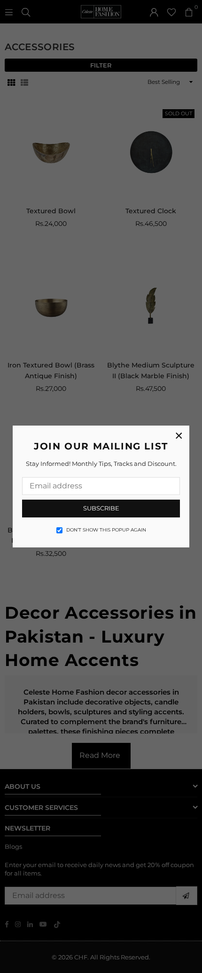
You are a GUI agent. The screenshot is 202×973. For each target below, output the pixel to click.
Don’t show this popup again (106, 530)
